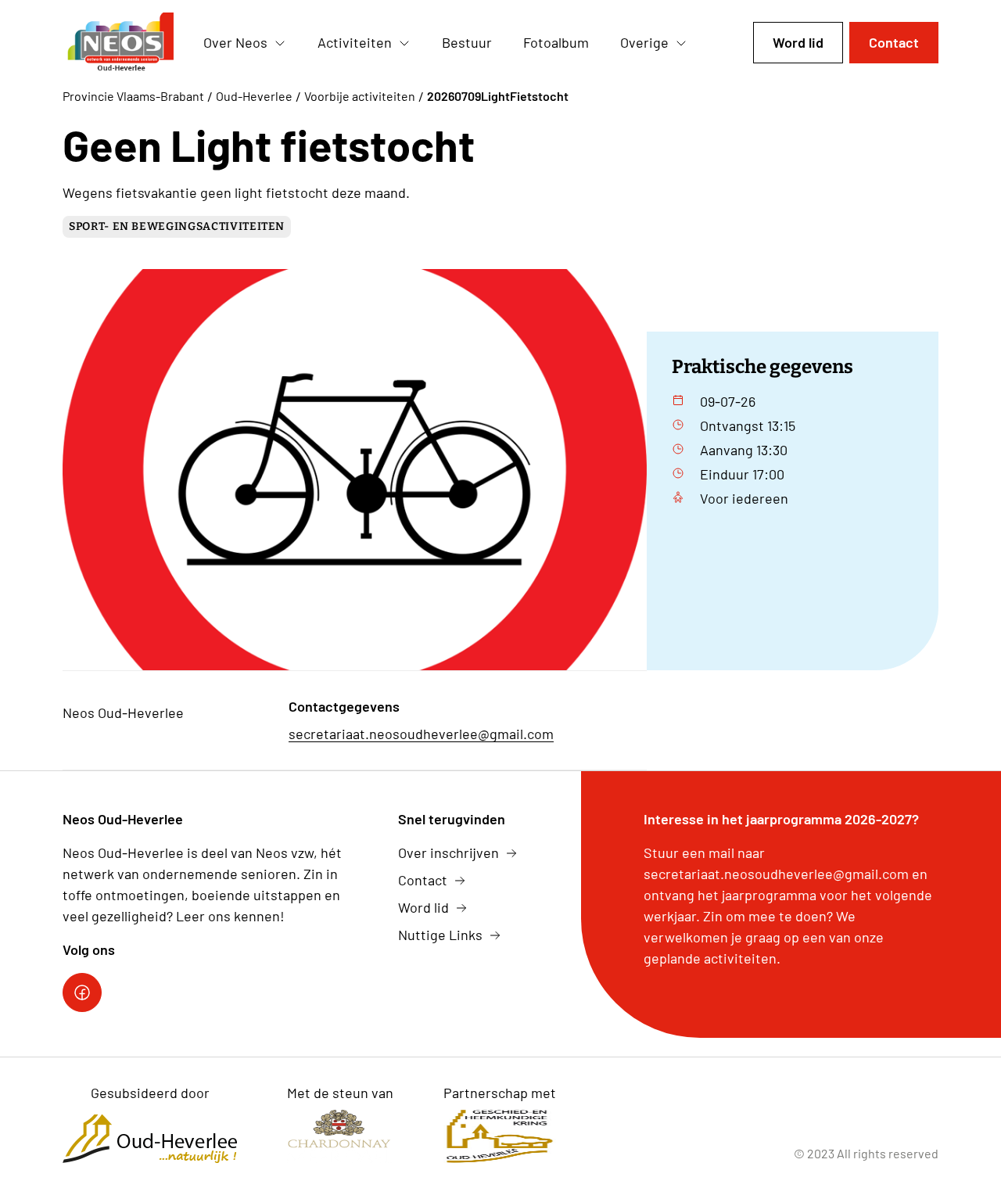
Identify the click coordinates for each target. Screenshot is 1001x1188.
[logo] (120, 43)
